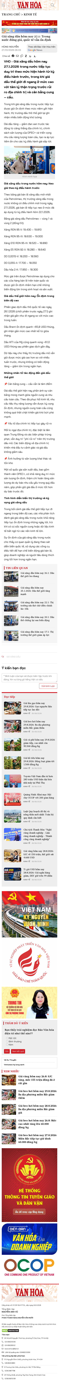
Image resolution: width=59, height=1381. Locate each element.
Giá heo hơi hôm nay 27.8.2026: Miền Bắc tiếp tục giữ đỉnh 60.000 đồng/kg (37, 1138)
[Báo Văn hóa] (29, 4)
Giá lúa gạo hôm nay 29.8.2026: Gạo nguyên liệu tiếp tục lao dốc (37, 706)
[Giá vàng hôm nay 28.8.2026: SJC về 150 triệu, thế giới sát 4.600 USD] (12, 855)
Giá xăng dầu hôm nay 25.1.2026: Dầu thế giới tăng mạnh (35, 591)
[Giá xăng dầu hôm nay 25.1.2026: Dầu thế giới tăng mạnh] (11, 591)
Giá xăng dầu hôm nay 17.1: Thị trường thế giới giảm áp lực (37, 633)
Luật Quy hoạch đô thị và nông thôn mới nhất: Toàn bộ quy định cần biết (38, 814)
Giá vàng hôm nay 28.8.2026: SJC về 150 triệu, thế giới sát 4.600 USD (38, 854)
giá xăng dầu (13, 656)
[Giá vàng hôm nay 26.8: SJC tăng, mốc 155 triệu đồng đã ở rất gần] (9, 1080)
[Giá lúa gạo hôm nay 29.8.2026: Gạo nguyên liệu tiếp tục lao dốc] (12, 708)
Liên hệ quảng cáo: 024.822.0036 (17, 1352)
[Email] (17, 56)
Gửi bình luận (48, 686)
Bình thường (15, 1041)
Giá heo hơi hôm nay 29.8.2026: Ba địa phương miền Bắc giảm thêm (36, 725)
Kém (11, 1044)
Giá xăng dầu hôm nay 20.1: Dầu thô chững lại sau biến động (37, 618)
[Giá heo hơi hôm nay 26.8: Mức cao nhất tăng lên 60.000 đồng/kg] (9, 1124)
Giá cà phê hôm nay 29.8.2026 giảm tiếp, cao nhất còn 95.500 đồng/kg (39, 743)
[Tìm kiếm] (52, 5)
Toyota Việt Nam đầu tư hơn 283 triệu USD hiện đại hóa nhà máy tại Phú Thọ (38, 779)
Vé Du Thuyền (10, 1060)
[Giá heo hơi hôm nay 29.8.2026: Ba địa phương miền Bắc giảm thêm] (12, 726)
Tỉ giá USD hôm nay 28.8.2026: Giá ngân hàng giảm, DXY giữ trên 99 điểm (37, 872)
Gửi (6, 1051)
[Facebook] (13, 56)
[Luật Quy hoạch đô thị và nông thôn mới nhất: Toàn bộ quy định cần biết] (12, 816)
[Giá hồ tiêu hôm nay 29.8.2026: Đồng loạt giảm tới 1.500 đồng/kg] (12, 762)
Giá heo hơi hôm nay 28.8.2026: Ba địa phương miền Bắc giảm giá (37, 1109)
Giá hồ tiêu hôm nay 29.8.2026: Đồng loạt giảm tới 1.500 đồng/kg (38, 761)
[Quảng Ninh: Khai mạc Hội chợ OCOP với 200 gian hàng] (12, 799)
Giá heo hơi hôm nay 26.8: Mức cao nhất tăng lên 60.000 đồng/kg (37, 1124)
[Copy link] (21, 56)
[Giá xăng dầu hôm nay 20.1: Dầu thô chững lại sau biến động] (11, 620)
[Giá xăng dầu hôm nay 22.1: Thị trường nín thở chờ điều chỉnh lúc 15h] (11, 606)
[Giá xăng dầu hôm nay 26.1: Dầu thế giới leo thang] (11, 576)
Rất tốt (12, 1038)
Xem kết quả (18, 1051)
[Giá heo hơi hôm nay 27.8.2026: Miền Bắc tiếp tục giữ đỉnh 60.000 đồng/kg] (9, 1138)
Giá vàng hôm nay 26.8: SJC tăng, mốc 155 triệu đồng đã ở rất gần (36, 1079)
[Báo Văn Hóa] (29, 1292)
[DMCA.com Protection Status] (10, 1330)
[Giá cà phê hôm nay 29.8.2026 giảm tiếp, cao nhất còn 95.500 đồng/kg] (12, 744)
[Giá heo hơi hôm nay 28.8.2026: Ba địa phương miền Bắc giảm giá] (9, 1109)
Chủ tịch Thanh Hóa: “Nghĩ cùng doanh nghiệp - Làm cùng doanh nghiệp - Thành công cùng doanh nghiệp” (37, 834)
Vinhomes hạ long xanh (14, 1065)
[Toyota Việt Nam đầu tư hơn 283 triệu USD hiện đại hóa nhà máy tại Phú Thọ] (12, 781)
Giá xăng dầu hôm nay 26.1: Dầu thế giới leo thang (37, 574)
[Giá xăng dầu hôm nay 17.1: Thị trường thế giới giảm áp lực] (11, 635)
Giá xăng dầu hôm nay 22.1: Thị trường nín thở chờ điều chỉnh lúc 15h (37, 606)
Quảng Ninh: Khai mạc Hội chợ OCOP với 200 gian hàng (38, 796)
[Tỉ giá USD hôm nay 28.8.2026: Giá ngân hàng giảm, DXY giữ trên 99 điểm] (12, 874)
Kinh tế (26, 713)
